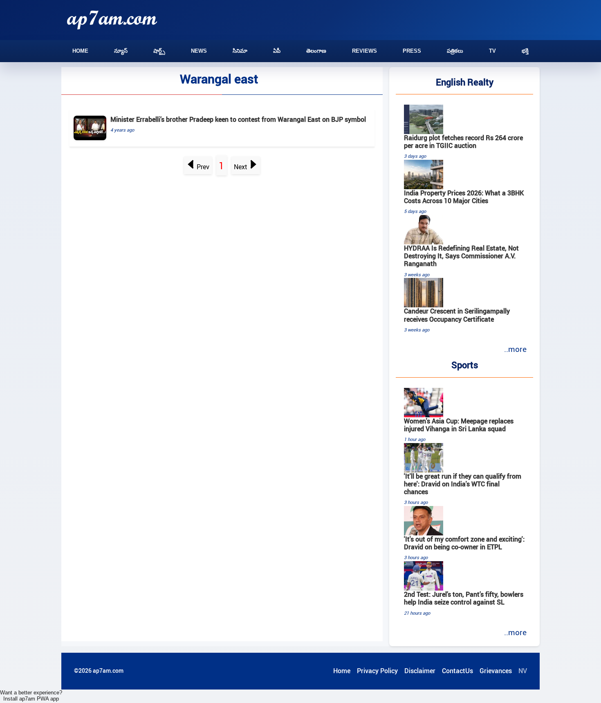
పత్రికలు (455, 51)
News (199, 51)
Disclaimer (419, 670)
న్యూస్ (121, 51)
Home (80, 51)
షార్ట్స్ (159, 51)
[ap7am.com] (112, 20)
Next (240, 166)
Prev (203, 166)
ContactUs (457, 670)
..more (515, 349)
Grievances (496, 670)
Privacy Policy (377, 670)
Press (412, 51)
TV (492, 51)
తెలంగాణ (316, 51)
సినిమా (240, 51)
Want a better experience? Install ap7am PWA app (31, 696)
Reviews (364, 51)
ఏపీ (276, 51)
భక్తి (525, 51)
